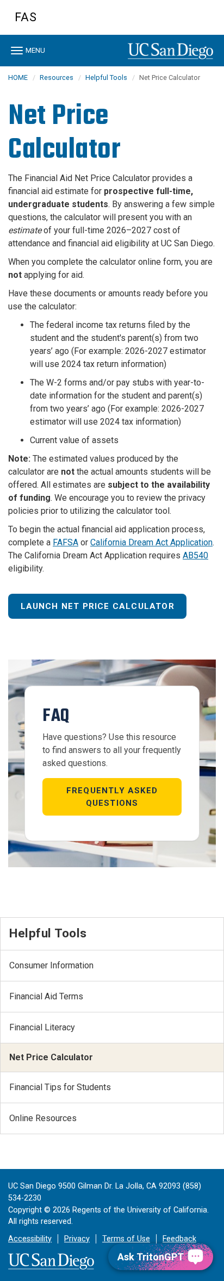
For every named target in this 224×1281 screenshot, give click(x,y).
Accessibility (30, 1238)
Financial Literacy (42, 1027)
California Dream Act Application (151, 542)
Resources (56, 77)
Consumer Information (51, 965)
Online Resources (43, 1118)
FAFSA (65, 542)
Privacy (77, 1238)
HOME (18, 77)
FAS (26, 17)
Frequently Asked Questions (112, 797)
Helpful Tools (106, 77)
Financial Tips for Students (60, 1087)
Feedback (179, 1238)
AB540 (195, 555)
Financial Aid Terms (46, 996)
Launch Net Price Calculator (98, 606)
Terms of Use (126, 1238)
